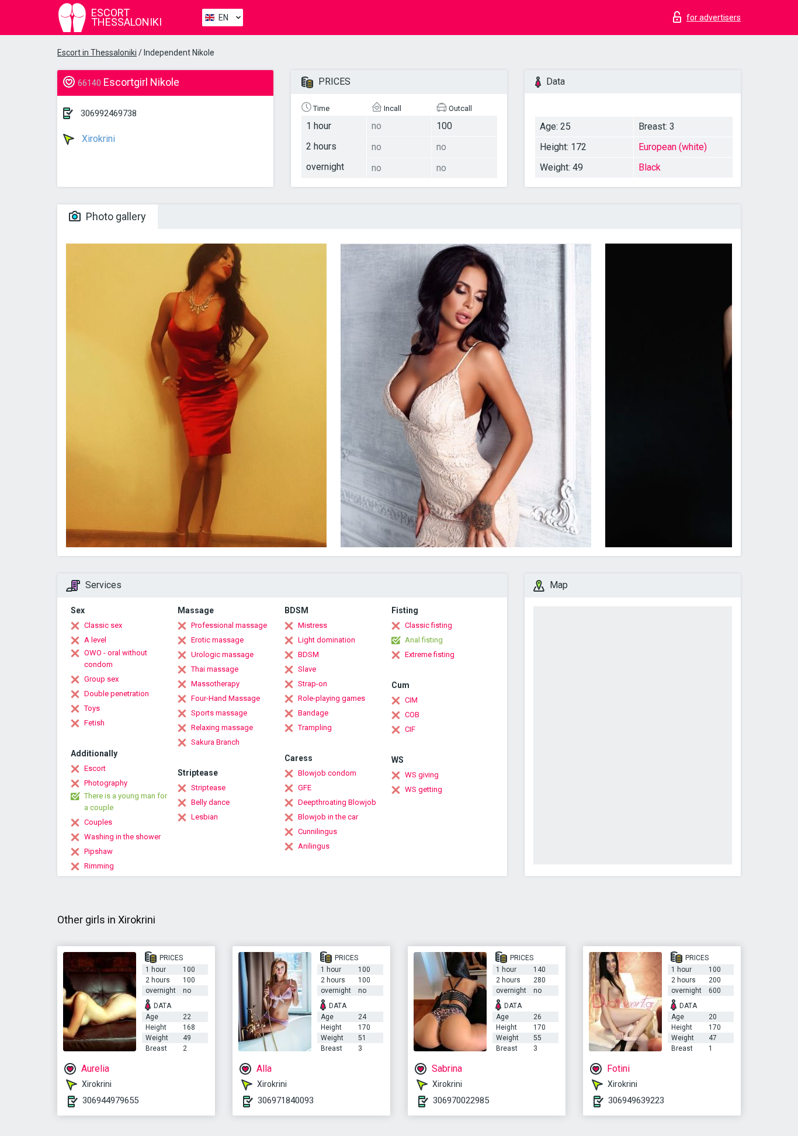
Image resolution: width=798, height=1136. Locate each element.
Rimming (99, 865)
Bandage (313, 712)
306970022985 (461, 1100)
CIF (410, 729)
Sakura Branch (215, 742)
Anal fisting (424, 639)
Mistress (312, 625)
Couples (98, 822)
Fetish (94, 722)
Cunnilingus (317, 831)
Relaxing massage (222, 727)
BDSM (308, 654)
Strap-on (312, 683)
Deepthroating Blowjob (337, 802)
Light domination (326, 639)
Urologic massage (222, 654)
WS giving (422, 774)
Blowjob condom (327, 773)
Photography (105, 783)
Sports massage (219, 712)
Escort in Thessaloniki (97, 52)
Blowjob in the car (328, 816)
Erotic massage (217, 639)
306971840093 (286, 1100)
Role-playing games (331, 698)
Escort (95, 768)
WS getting (423, 789)
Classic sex (103, 625)
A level (95, 639)
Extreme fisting (429, 654)
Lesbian (204, 816)
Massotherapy (215, 683)
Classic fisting (428, 625)
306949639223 (636, 1100)
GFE (304, 787)
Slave (307, 669)
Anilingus (313, 846)
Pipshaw (98, 851)
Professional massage (229, 625)
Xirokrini (97, 138)
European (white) (673, 146)
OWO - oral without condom (115, 658)
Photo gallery (115, 216)
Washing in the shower (122, 836)
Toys (92, 708)
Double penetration (116, 693)
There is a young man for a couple (125, 801)
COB (412, 714)
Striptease (208, 787)
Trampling (315, 727)
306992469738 (109, 113)
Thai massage (214, 669)
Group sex (101, 679)
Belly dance (210, 802)
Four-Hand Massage (225, 698)
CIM (411, 700)
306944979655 (110, 1100)
